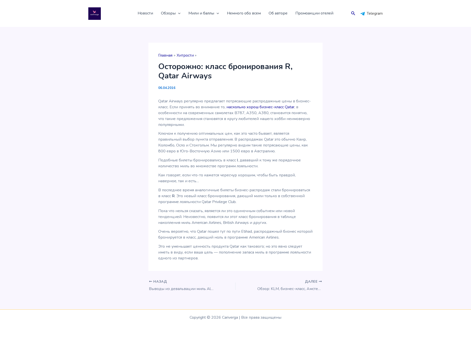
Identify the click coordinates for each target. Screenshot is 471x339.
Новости (145, 13)
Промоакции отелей (314, 13)
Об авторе (278, 13)
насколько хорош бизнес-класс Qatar (260, 107)
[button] (178, 13)
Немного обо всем (244, 13)
